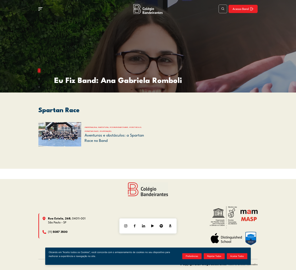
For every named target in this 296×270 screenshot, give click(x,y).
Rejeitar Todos (214, 256)
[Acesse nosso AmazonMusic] (170, 226)
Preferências (192, 256)
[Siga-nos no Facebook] (134, 226)
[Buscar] (223, 9)
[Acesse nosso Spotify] (161, 226)
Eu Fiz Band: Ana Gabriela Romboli (118, 81)
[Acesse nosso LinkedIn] (143, 226)
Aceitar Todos (237, 256)
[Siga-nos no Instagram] (125, 226)
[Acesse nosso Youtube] (152, 226)
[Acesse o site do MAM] (249, 213)
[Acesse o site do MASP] (249, 219)
